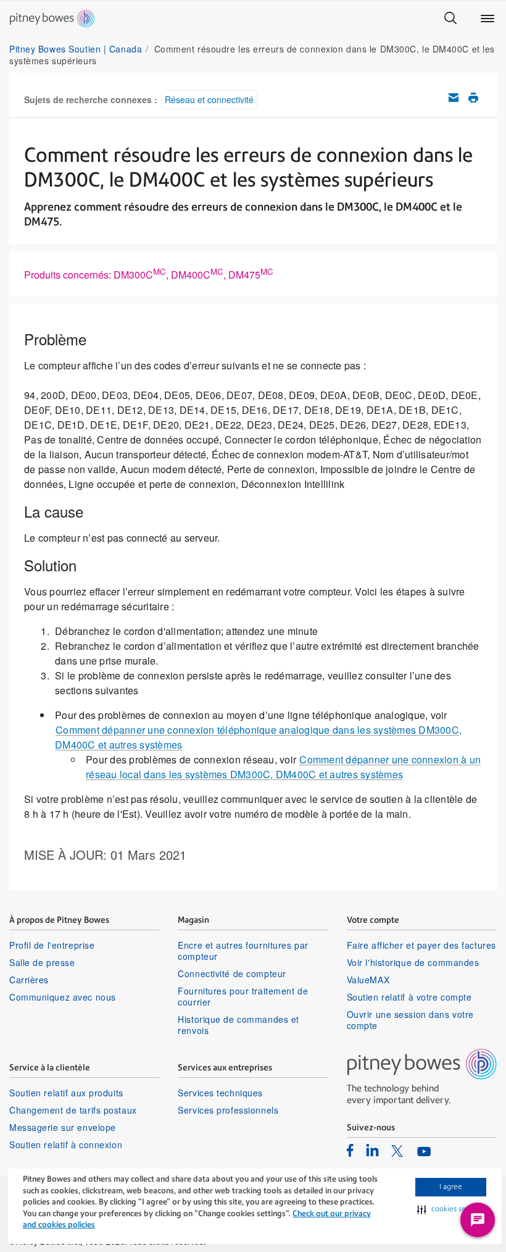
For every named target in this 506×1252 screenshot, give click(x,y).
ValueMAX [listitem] (368, 979)
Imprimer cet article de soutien (473, 97)
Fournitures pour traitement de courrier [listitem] (243, 996)
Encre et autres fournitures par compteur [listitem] (243, 950)
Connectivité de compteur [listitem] (232, 973)
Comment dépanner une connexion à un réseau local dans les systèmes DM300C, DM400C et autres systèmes (283, 766)
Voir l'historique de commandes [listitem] (413, 962)
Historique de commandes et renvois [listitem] (238, 1025)
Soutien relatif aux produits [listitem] (66, 1092)
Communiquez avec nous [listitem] (62, 996)
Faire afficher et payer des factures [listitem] (421, 945)
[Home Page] (52, 18)
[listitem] (350, 1150)
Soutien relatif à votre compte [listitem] (409, 996)
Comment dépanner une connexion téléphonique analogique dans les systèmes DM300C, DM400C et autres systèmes (258, 737)
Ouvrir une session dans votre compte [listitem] (410, 1020)
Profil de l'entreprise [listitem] (51, 945)
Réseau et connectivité (209, 99)
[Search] (450, 18)
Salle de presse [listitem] (42, 962)
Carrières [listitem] (29, 979)
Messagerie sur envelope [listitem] (62, 1127)
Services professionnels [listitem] (228, 1109)
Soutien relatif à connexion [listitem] (65, 1144)
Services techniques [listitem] (220, 1092)
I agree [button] (450, 1186)
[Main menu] (487, 18)
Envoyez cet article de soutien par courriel (453, 97)
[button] (451, 1209)
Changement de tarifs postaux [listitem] (73, 1109)
